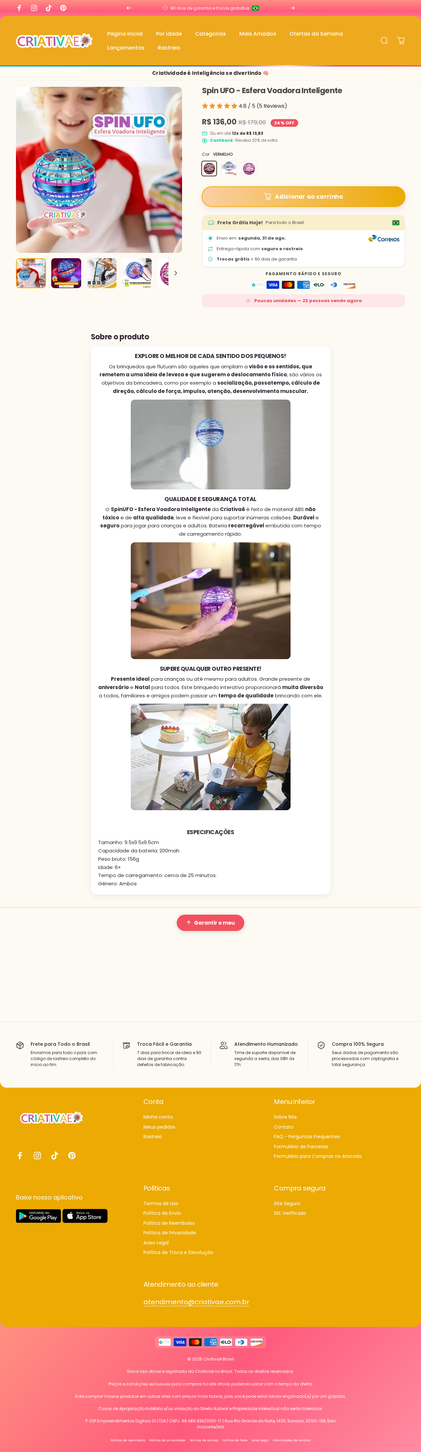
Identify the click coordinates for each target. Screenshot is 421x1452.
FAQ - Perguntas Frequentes (307, 1137)
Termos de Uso (160, 1204)
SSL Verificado (290, 1213)
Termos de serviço (203, 1440)
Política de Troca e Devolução (178, 1253)
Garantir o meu (214, 922)
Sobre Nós (285, 1117)
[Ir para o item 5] (172, 273)
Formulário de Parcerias (301, 1147)
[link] (196, 1302)
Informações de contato (292, 1440)
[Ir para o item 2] (66, 273)
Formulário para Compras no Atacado (318, 1157)
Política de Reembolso (169, 1223)
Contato (284, 1127)
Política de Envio (162, 1213)
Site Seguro (287, 1204)
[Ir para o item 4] (137, 273)
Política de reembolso (127, 1440)
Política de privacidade (167, 1440)
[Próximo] (292, 8)
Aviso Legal (156, 1243)
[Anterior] (128, 8)
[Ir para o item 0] (31, 273)
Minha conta (158, 1117)
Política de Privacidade (169, 1233)
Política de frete (235, 1440)
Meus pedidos (159, 1127)
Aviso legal (260, 1440)
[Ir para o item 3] (101, 273)
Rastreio (152, 1137)
